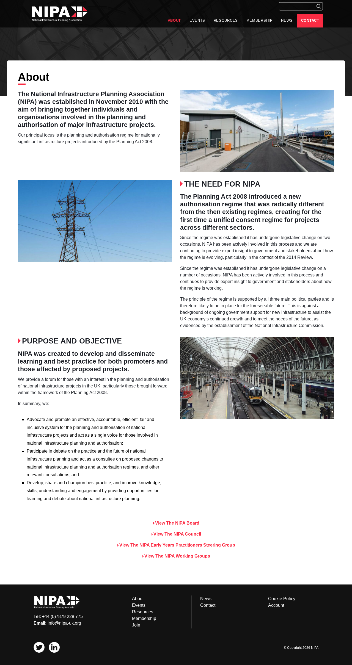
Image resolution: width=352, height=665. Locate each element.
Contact (310, 20)
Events (197, 20)
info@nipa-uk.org (64, 623)
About (174, 20)
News (287, 20)
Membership (259, 20)
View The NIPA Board (177, 523)
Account (276, 605)
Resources (226, 20)
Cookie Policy (281, 598)
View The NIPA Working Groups (177, 556)
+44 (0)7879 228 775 (62, 616)
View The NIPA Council (177, 534)
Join (136, 625)
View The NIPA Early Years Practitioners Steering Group (177, 545)
